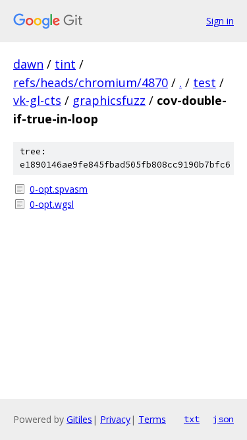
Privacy (115, 419)
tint (65, 64)
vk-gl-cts (37, 100)
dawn (28, 64)
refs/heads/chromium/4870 (90, 82)
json (223, 419)
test (204, 82)
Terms (152, 419)
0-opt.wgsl (52, 204)
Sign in (220, 21)
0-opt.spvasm (59, 189)
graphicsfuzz (109, 100)
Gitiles (79, 419)
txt (192, 419)
